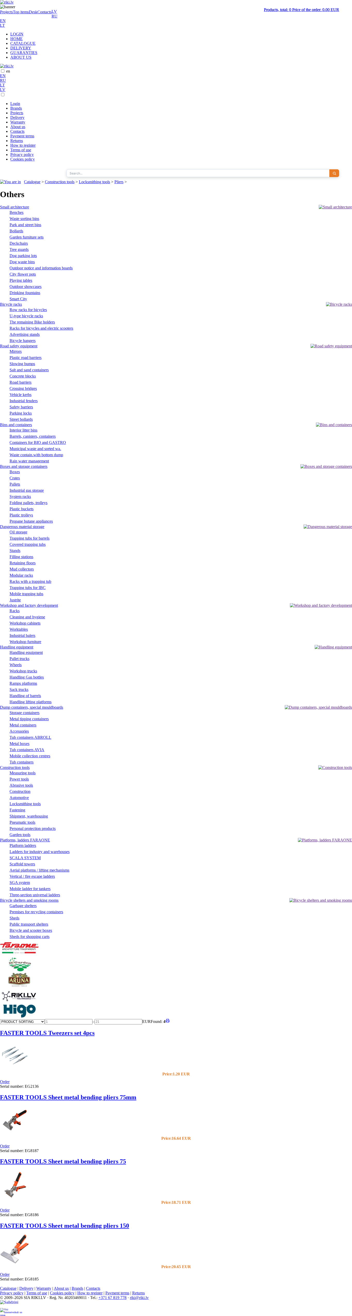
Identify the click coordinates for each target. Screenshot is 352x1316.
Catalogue (32, 182)
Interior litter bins (23, 430)
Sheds (14, 918)
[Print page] (167, 1021)
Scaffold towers (22, 864)
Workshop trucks (23, 671)
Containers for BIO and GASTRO (38, 442)
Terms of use (20, 150)
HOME (16, 39)
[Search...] (334, 173)
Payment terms (22, 136)
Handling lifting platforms (31, 702)
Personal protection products (33, 828)
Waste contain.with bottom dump (36, 455)
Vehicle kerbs (20, 394)
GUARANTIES (23, 52)
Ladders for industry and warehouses (40, 851)
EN (3, 21)
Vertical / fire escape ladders (32, 876)
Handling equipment (16, 647)
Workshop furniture (25, 641)
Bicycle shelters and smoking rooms (29, 900)
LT (2, 25)
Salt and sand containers (29, 370)
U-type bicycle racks (26, 316)
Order (5, 1082)
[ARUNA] (19, 985)
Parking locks (21, 413)
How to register (23, 145)
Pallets (15, 484)
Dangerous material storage (22, 526)
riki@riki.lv (139, 1297)
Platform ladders (23, 845)
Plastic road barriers (25, 357)
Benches (16, 212)
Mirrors (16, 351)
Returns (16, 140)
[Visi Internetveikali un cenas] (11, 1312)
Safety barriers (21, 407)
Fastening (17, 810)
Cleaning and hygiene (27, 617)
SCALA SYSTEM (25, 858)
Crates (15, 478)
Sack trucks (19, 689)
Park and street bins (25, 225)
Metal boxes (19, 743)
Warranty (17, 122)
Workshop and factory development (29, 605)
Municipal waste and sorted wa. (35, 448)
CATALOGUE (23, 43)
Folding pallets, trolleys (28, 503)
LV (54, 11)
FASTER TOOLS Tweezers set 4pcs (47, 1033)
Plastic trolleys (21, 515)
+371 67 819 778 (112, 1297)
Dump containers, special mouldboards (31, 707)
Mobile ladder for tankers (30, 889)
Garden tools (20, 834)
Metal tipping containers (29, 719)
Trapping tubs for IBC (28, 587)
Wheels (16, 665)
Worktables (19, 629)
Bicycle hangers (23, 340)
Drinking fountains (25, 293)
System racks (20, 496)
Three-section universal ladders (35, 895)
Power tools (19, 779)
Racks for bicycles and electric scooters (41, 328)
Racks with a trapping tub (30, 581)
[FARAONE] (19, 954)
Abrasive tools (21, 785)
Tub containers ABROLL (30, 737)
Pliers (118, 182)
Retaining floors (23, 563)
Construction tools (59, 182)
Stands (15, 550)
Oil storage (18, 532)
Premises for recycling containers (36, 912)
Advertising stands (25, 334)
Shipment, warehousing (29, 816)
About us (17, 127)
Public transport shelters (29, 924)
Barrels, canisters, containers (33, 436)
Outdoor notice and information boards (41, 268)
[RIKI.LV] (19, 1002)
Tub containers (21, 762)
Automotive (19, 797)
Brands (16, 108)
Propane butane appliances (31, 521)
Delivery (17, 117)
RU (54, 16)
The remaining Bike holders (32, 322)
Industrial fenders (24, 401)
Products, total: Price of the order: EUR (301, 9)
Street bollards (21, 419)
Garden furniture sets (27, 237)
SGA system (20, 882)
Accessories (19, 731)
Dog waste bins (22, 262)
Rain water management (29, 461)
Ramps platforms (23, 683)
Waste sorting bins (24, 218)
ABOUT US (20, 57)
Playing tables (21, 280)
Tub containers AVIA (27, 750)
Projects (6, 12)
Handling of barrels (25, 696)
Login (15, 103)
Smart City (18, 299)
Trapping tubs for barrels (29, 538)
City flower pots (23, 274)
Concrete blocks (23, 376)
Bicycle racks (11, 304)
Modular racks (21, 575)
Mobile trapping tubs (26, 594)
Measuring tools (23, 773)
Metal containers (23, 725)
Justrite (15, 600)
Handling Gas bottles (27, 677)
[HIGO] (19, 1016)
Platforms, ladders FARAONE (25, 840)
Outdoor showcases (25, 286)
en (8, 71)
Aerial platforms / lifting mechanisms (39, 870)
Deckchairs (19, 243)
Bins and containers (16, 425)
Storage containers (24, 712)
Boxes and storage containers (23, 466)
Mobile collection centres (30, 756)
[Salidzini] (11, 1304)
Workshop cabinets (25, 623)
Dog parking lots (23, 255)
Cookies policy (22, 159)
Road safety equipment (18, 346)
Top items (21, 12)
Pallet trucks (19, 658)
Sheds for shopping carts (29, 936)
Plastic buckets (21, 509)
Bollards (16, 231)
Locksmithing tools (94, 182)
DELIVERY (20, 48)
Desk (33, 12)
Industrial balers (22, 635)
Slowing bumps (22, 364)
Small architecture (14, 207)
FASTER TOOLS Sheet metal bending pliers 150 (64, 1225)
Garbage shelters (23, 905)
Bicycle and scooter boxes (31, 930)
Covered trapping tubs (28, 544)
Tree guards (19, 249)
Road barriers (20, 382)
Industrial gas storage (27, 490)
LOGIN (16, 34)
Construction (20, 791)
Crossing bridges (23, 388)
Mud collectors (22, 569)
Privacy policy (22, 154)
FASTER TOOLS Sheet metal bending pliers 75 (63, 1161)
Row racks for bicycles (28, 310)
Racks (15, 611)
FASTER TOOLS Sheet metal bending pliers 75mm (68, 1097)
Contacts (44, 12)
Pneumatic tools (22, 822)
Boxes (15, 472)
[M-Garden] (19, 970)
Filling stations (21, 557)
